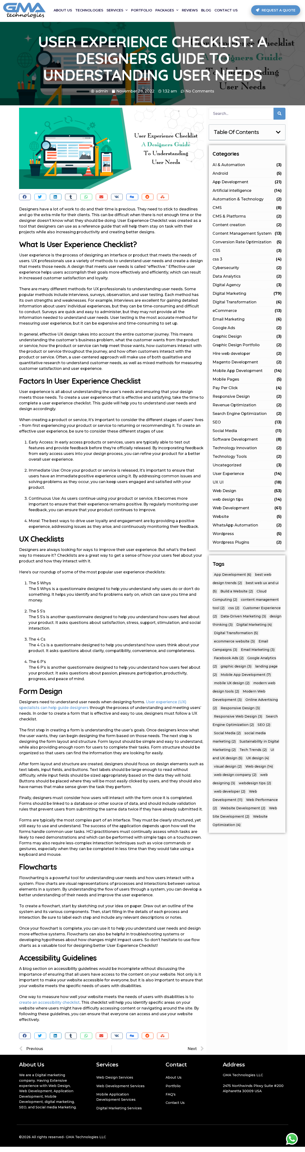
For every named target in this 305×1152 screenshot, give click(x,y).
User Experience (247, 473)
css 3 (247, 259)
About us (63, 10)
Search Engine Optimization (247, 413)
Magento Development (247, 362)
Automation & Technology (247, 199)
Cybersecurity (247, 267)
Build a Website (236, 591)
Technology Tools (247, 456)
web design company (235, 775)
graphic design (236, 666)
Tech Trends (253, 750)
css (233, 608)
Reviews (190, 10)
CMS (247, 207)
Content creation (247, 225)
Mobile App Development (247, 370)
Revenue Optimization (247, 405)
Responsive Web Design (238, 716)
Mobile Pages (247, 379)
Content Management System (247, 233)
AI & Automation (247, 165)
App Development (247, 182)
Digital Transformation (247, 302)
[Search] (279, 114)
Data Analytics (247, 276)
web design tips (247, 499)
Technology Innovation (247, 448)
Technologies (89, 10)
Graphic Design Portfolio (247, 345)
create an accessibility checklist (49, 1002)
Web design (259, 766)
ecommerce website (234, 641)
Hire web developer (247, 353)
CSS (247, 250)
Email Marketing (247, 319)
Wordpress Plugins (247, 542)
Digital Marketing (247, 293)
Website (247, 516)
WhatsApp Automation (247, 525)
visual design (228, 766)
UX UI (247, 482)
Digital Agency (247, 285)
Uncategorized (247, 465)
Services (115, 10)
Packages (164, 10)
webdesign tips (255, 783)
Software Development (247, 439)
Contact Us (226, 10)
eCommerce (247, 310)
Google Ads (247, 328)
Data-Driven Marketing (243, 616)
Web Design (247, 491)
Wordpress (247, 533)
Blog (206, 10)
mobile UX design (231, 683)
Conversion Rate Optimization (247, 242)
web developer (229, 791)
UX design (257, 758)
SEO (247, 422)
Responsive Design (247, 396)
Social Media (247, 430)
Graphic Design (247, 336)
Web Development (247, 508)
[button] (275, 10)
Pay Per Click (247, 388)
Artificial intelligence (247, 190)
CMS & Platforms (247, 216)
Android (247, 173)
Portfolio (141, 10)
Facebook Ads (229, 658)
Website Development (243, 808)
